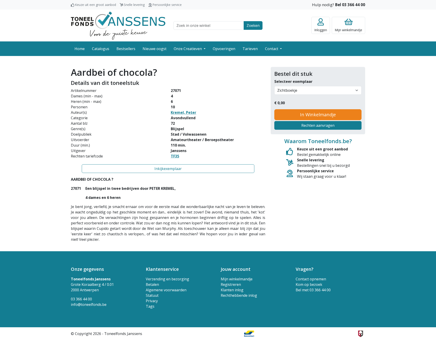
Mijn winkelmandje (237, 279)
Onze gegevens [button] (87, 269)
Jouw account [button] (235, 269)
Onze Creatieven (188, 48)
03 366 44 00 (81, 299)
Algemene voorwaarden (166, 289)
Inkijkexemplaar (168, 168)
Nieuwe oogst (154, 48)
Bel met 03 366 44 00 (313, 289)
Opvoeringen (224, 48)
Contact (272, 48)
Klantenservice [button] (162, 269)
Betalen (152, 284)
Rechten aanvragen (317, 125)
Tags (150, 306)
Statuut (152, 295)
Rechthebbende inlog (239, 295)
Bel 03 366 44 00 (350, 4)
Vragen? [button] (304, 269)
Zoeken (253, 25)
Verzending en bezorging (167, 279)
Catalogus (100, 48)
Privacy (152, 300)
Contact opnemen (311, 279)
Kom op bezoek (309, 284)
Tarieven (250, 48)
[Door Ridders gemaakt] (360, 333)
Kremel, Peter (183, 112)
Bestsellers (125, 48)
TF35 (175, 156)
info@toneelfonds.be (89, 304)
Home (79, 48)
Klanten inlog (232, 289)
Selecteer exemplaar (293, 81)
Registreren (231, 284)
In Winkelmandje (318, 115)
